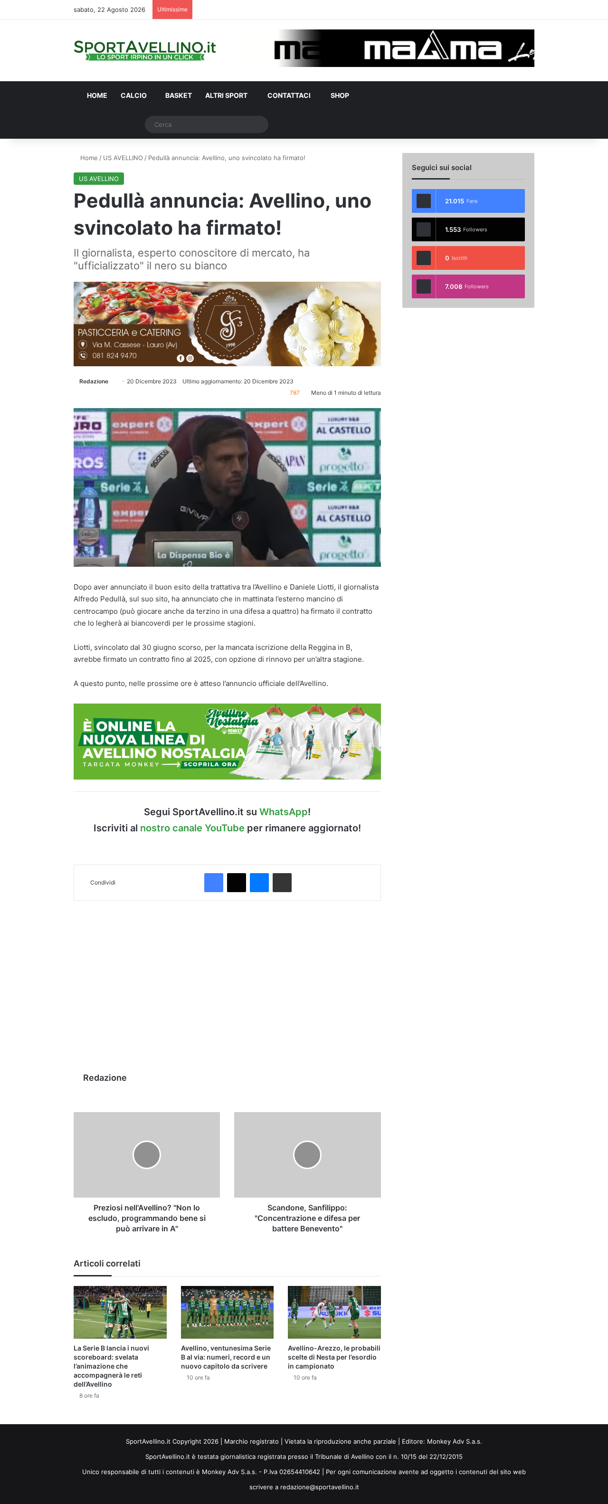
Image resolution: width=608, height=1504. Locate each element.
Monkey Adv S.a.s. (454, 1441)
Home (88, 158)
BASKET (178, 95)
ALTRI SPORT (226, 95)
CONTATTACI (288, 95)
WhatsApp (283, 812)
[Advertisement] (227, 981)
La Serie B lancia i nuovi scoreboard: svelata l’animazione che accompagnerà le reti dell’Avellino (111, 1366)
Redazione (93, 381)
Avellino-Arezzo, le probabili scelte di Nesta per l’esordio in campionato (334, 1357)
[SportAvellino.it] (145, 50)
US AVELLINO (123, 158)
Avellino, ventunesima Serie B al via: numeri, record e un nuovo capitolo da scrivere (226, 1357)
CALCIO (134, 95)
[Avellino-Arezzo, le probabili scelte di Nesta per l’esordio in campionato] (334, 1312)
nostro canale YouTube (192, 828)
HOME (96, 95)
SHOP (339, 95)
